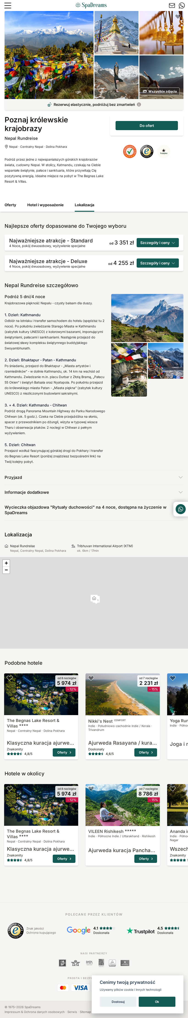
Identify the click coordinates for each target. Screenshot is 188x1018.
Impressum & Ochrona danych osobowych (35, 1012)
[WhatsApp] (181, 5)
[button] (94, 599)
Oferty (10, 205)
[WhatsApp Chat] (180, 509)
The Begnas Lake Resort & (33, 723)
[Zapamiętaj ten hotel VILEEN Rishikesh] (91, 788)
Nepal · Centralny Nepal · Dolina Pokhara (38, 146)
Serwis (72, 1012)
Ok (157, 1002)
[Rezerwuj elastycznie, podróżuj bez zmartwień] (139, 104)
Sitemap (85, 1012)
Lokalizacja (84, 205)
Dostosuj (118, 1002)
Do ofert (147, 125)
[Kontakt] (172, 5)
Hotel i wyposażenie (45, 205)
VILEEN (106, 831)
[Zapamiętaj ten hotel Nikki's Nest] (91, 678)
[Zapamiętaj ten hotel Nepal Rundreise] (178, 16)
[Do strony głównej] (91, 5)
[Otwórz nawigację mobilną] (8, 5)
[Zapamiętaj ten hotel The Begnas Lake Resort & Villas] (9, 678)
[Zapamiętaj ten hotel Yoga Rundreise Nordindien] (172, 678)
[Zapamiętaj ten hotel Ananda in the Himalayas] (172, 788)
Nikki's (107, 721)
